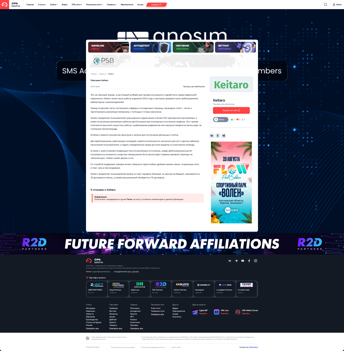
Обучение (90, 316)
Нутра (112, 316)
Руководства (92, 319)
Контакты (177, 316)
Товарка (113, 325)
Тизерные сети (157, 311)
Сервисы (111, 4)
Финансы (113, 314)
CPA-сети (76, 4)
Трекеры (134, 325)
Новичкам (90, 311)
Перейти (203, 313)
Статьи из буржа (93, 322)
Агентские (135, 322)
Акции (140, 4)
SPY (132, 316)
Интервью (90, 308)
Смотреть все (92, 328)
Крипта (112, 322)
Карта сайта (176, 347)
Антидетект (135, 311)
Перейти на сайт (230, 110)
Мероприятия (127, 4)
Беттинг (113, 311)
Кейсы (53, 4)
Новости (90, 314)
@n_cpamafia (133, 271)
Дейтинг (113, 319)
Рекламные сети (93, 4)
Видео (64, 4)
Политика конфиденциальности (153, 347)
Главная (30, 4)
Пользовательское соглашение (123, 347)
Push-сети (155, 308)
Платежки (134, 308)
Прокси (133, 314)
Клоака (133, 319)
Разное (89, 325)
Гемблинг (113, 308)
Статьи (41, 4)
